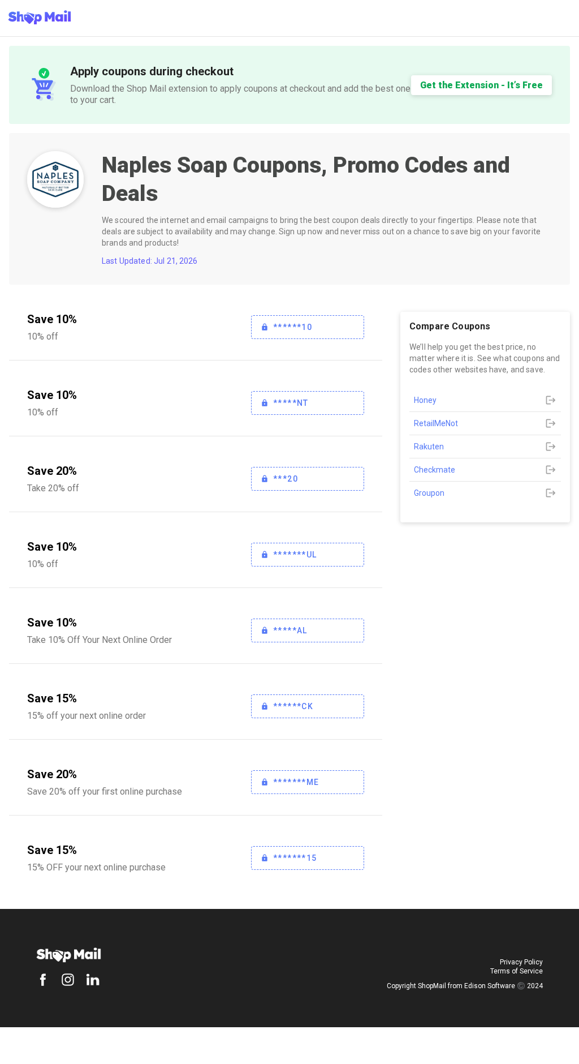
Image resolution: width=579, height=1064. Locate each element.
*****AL (290, 630)
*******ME (296, 782)
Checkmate (434, 469)
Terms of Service (516, 971)
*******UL (295, 554)
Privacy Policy (521, 962)
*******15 (295, 858)
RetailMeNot (436, 423)
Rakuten (429, 446)
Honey (425, 400)
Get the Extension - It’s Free (481, 85)
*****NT (291, 402)
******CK (293, 706)
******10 (292, 327)
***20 (285, 478)
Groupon (429, 492)
